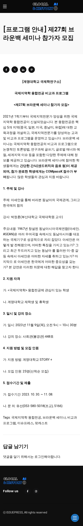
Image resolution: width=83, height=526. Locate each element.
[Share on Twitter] (14, 69)
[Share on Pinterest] (31, 69)
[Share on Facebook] (6, 69)
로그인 (39, 457)
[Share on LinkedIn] (23, 69)
